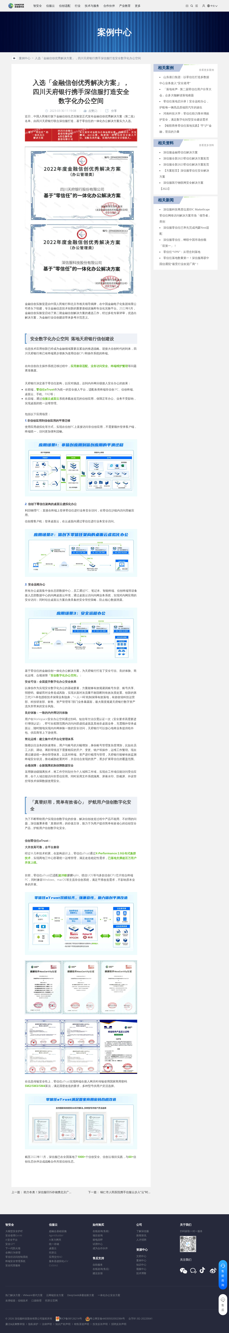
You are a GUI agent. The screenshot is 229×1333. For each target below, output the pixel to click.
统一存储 (54, 1244)
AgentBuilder (56, 1235)
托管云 (53, 1252)
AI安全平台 (11, 1239)
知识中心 (141, 1264)
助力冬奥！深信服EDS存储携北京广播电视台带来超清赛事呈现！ (65, 1192)
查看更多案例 (206, 70)
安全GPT (10, 1244)
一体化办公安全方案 (109, 1295)
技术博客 (141, 1273)
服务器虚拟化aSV (58, 1261)
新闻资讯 (141, 1235)
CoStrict (53, 1265)
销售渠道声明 (81, 1324)
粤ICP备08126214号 (70, 1318)
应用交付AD (55, 1256)
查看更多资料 (206, 145)
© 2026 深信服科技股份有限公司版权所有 (28, 1318)
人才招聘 (141, 1239)
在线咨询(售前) (101, 1231)
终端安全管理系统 (15, 1261)
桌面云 (53, 1248)
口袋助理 (36, 1300)
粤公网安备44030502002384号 (107, 1318)
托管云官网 (51, 1300)
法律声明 (47, 1324)
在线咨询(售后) (101, 1269)
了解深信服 (142, 1231)
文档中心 (141, 1256)
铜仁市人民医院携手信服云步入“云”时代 (125, 1192)
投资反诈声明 (100, 1324)
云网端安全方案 (55, 1295)
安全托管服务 (12, 1265)
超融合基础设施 (58, 1231)
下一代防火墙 (12, 1248)
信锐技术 (23, 1300)
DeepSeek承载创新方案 (80, 1295)
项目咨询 (98, 1235)
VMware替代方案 (33, 1295)
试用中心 (98, 1244)
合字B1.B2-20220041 (140, 1318)
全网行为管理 (12, 1252)
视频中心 (141, 1269)
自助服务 (98, 1264)
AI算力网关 (55, 1239)
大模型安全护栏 (14, 1231)
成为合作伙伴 (100, 1248)
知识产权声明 (62, 1324)
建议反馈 (98, 1273)
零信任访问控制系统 (16, 1256)
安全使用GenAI (13, 1235)
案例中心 (141, 1260)
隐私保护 (33, 1324)
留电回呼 (98, 1239)
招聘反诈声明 (118, 1324)
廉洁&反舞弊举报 (15, 1324)
